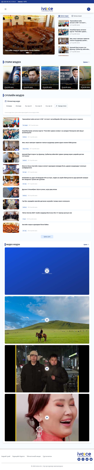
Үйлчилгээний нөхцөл (34, 456)
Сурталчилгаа (47, 456)
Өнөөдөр (9, 106)
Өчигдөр (18, 106)
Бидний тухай (5, 456)
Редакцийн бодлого (18, 456)
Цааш (85, 62)
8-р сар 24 (28, 106)
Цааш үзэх (47, 236)
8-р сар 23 (38, 106)
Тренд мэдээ (77, 16)
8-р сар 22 (49, 106)
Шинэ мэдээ (64, 16)
